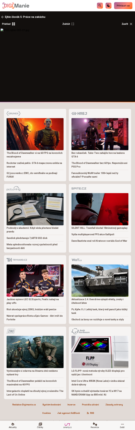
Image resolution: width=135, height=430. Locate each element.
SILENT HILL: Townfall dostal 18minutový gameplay (99, 228)
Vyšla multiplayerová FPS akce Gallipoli (92, 234)
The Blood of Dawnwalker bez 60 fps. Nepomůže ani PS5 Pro (99, 165)
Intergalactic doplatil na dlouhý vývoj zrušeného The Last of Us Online (35, 393)
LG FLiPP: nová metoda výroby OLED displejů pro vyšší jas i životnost (98, 373)
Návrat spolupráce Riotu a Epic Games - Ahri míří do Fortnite (35, 318)
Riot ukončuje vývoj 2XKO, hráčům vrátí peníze (31, 309)
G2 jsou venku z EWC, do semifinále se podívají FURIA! (32, 175)
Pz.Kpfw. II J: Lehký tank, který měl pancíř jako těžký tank (99, 311)
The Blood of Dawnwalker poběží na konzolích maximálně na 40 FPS (32, 383)
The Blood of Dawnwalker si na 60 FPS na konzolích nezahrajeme (35, 155)
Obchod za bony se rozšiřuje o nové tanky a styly (97, 319)
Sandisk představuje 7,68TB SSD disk (27, 238)
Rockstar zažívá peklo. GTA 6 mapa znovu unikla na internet (34, 165)
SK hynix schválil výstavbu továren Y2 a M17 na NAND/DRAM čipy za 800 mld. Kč (96, 393)
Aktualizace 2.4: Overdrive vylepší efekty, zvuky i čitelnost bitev (97, 301)
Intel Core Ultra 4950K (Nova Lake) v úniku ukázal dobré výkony (98, 383)
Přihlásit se (123, 5)
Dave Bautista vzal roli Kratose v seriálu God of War (99, 241)
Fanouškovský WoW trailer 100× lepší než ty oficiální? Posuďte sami (94, 175)
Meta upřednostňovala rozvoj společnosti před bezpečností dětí (32, 246)
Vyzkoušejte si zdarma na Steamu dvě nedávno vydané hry (32, 373)
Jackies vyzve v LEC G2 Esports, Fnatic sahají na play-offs (33, 301)
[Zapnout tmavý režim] (108, 6)
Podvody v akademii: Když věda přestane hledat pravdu (32, 230)
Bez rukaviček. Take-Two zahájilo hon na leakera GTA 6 (98, 155)
